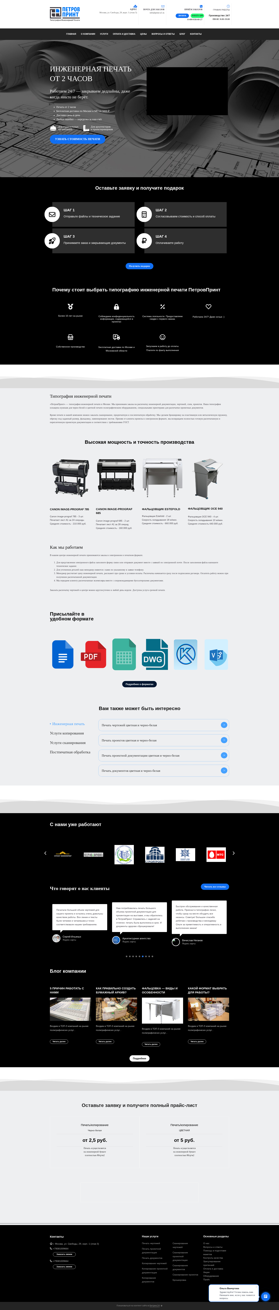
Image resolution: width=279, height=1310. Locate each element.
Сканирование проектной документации (180, 1256)
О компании (88, 34)
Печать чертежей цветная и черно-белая (129, 725)
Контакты (196, 34)
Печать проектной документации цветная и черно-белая (140, 755)
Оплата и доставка (124, 34)
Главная (71, 34)
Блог (182, 34)
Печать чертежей (151, 1243)
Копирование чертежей (154, 1263)
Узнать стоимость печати (77, 139)
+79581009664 (60, 1248)
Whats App (197, 16)
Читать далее (59, 1041)
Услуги (104, 34)
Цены (143, 34)
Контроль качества (213, 1258)
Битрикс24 (155, 1305)
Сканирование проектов (185, 1274)
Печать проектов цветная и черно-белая (129, 740)
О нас (206, 1243)
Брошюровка (179, 1280)
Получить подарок (139, 266)
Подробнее (139, 1058)
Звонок (182, 16)
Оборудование (211, 1276)
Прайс (206, 1279)
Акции (206, 1272)
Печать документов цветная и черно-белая (131, 770)
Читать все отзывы (215, 886)
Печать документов (152, 1258)
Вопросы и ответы (163, 34)
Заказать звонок (64, 1254)
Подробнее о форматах (139, 684)
